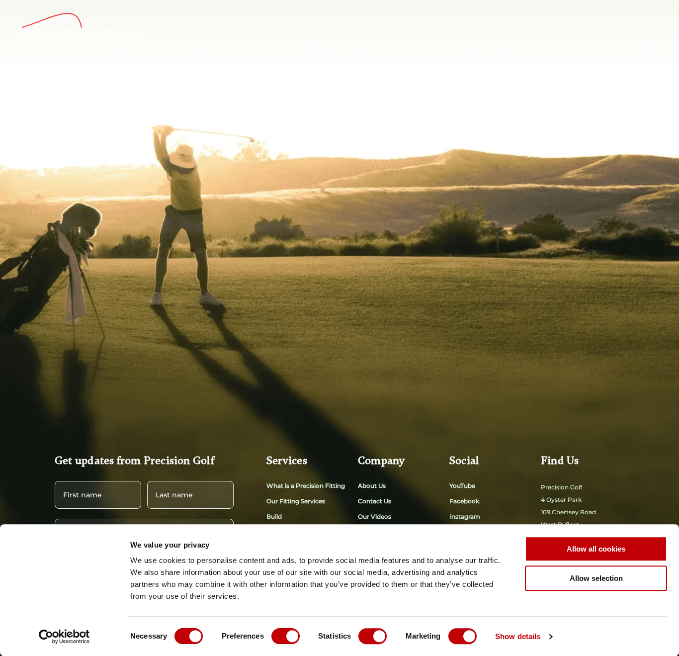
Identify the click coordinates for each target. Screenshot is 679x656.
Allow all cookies (596, 549)
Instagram (464, 516)
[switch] (285, 636)
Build (274, 516)
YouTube (462, 485)
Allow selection (596, 578)
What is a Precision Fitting (305, 485)
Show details (517, 636)
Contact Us (374, 501)
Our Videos (374, 516)
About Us (372, 485)
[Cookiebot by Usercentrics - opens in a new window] (64, 636)
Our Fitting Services (295, 501)
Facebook (464, 501)
